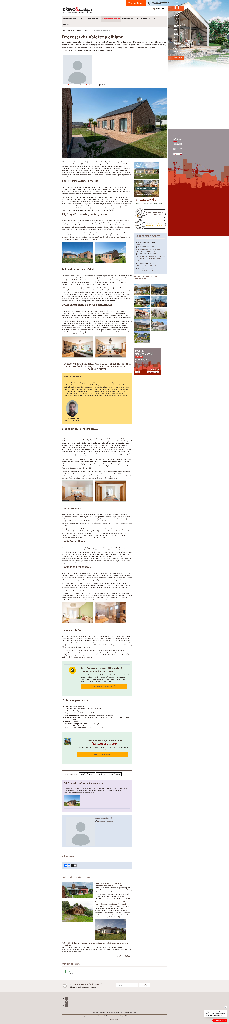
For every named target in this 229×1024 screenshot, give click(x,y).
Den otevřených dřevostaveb (146, 265)
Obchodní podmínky (98, 1013)
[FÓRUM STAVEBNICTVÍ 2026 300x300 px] (147, 361)
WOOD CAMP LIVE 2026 (144, 270)
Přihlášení (160, 9)
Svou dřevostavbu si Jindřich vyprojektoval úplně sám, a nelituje (110, 884)
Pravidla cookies (114, 1019)
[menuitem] (71, 19)
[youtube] (66, 1002)
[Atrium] (146, 170)
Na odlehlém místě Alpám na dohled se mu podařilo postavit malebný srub (112, 903)
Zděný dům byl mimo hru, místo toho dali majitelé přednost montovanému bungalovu (95, 944)
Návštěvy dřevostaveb (92, 85)
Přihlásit (144, 985)
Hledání (165, 9)
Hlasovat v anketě (104, 686)
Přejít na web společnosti (109, 774)
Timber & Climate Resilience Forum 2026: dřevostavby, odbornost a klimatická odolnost (150, 258)
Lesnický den (140, 244)
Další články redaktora (105, 821)
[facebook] (66, 998)
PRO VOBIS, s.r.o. (112, 1016)
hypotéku (65, 237)
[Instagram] (66, 1005)
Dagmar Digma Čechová (70, 85)
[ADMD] (146, 188)
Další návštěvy (87, 774)
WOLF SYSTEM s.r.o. (69, 774)
